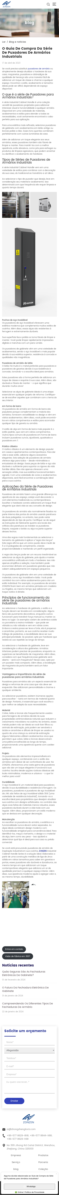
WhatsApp (31, 1186)
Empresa (16, 1155)
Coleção (43, 1169)
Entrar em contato (14, 949)
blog (15, 1169)
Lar (4, 42)
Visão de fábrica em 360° (17, 956)
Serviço (16, 1162)
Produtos (43, 1155)
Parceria (43, 1162)
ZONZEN (43, 851)
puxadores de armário (39, 68)
